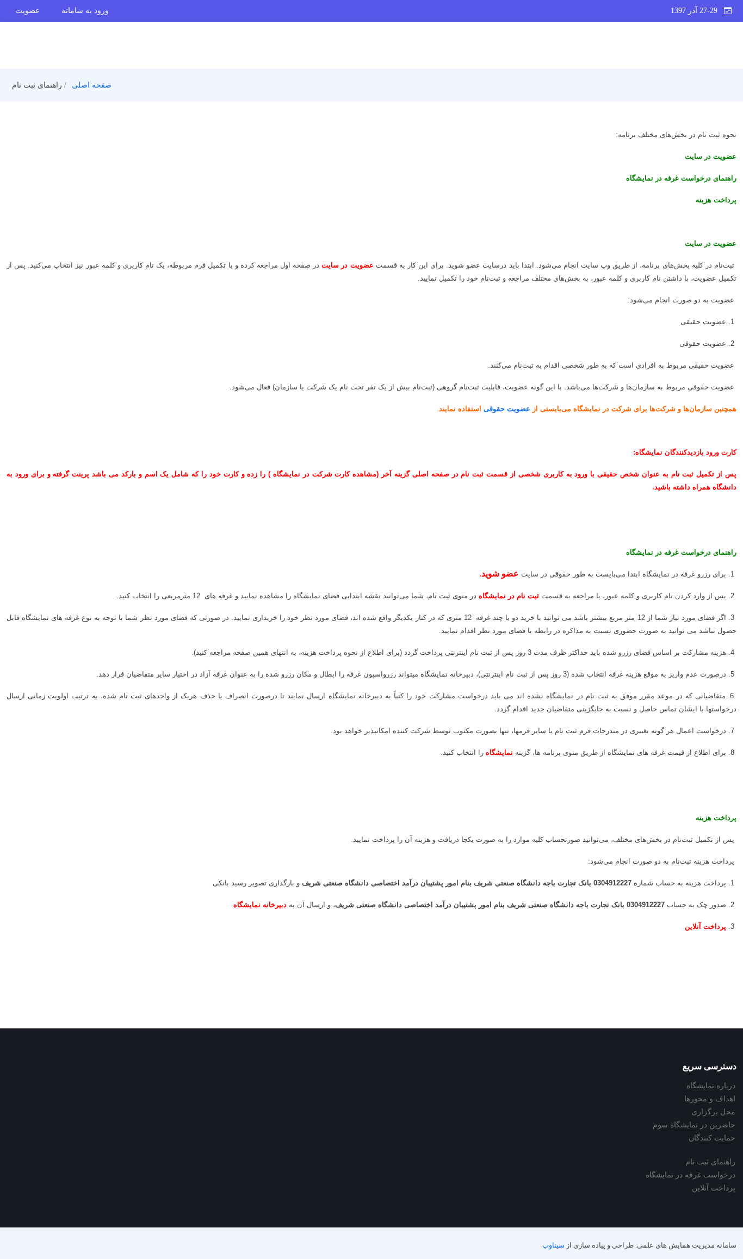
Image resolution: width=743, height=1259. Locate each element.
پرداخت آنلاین (713, 1188)
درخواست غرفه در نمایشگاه (690, 1175)
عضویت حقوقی (507, 409)
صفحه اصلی (92, 85)
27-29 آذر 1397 (697, 11)
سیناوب (553, 1245)
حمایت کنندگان (712, 1138)
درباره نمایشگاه (710, 1086)
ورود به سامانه (85, 11)
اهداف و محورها (709, 1099)
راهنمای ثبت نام (710, 1162)
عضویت (27, 11)
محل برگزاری (713, 1112)
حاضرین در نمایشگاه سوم (694, 1125)
